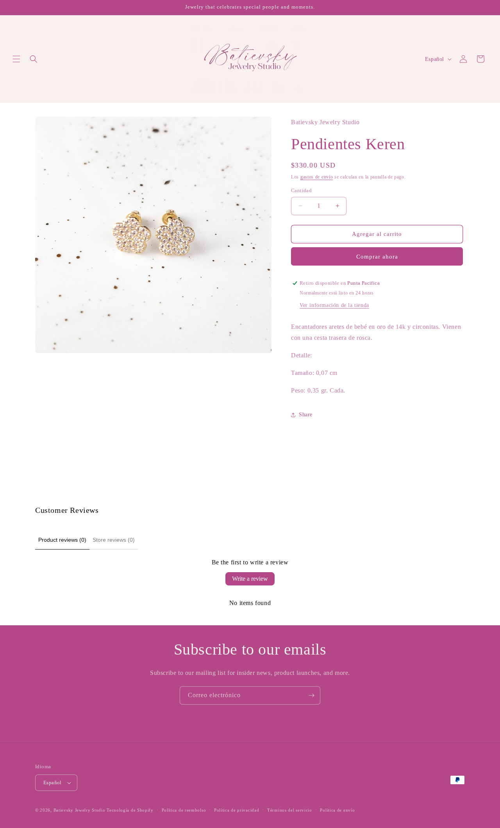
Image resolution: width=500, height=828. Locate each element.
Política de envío (337, 810)
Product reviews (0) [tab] (62, 540)
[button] (16, 59)
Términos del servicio (289, 810)
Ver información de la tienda (334, 305)
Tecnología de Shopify (130, 810)
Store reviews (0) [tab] (114, 540)
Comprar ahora (377, 256)
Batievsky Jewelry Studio (79, 810)
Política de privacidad (236, 810)
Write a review (250, 578)
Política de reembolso (184, 810)
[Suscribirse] (311, 695)
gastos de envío (316, 177)
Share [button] (305, 415)
